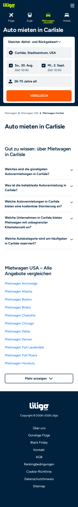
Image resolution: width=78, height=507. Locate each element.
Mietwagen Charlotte (20, 315)
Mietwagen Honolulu (20, 363)
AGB (39, 457)
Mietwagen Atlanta (18, 291)
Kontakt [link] (39, 450)
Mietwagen (11, 113)
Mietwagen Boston (18, 299)
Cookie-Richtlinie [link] (39, 471)
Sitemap (39, 486)
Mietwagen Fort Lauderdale (24, 347)
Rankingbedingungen (39, 464)
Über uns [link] (39, 428)
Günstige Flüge (39, 435)
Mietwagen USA (29, 113)
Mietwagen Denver (18, 339)
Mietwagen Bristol (18, 307)
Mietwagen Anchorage (21, 283)
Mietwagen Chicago (19, 323)
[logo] (9, 5)
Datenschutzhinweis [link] (39, 479)
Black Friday (39, 442)
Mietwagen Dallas (17, 331)
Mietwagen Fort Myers (21, 355)
